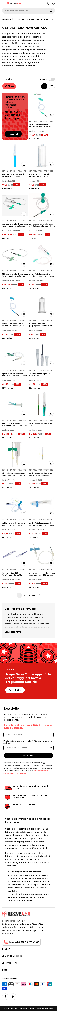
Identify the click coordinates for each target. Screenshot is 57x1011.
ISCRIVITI (28, 755)
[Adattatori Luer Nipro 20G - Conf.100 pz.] (42, 355)
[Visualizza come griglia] (44, 86)
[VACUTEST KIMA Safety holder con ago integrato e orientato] (15, 404)
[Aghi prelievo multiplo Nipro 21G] (42, 404)
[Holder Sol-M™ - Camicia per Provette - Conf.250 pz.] (42, 155)
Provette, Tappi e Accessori (37, 19)
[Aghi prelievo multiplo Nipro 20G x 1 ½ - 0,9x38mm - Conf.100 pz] (42, 454)
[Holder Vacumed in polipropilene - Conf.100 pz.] (42, 305)
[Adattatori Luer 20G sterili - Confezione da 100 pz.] (15, 155)
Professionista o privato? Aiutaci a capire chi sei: (27, 742)
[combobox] (28, 747)
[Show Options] (51, 747)
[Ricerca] (51, 10)
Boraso (50, 1009)
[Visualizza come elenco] (52, 86)
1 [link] (19, 595)
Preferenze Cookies (9, 978)
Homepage (6, 19)
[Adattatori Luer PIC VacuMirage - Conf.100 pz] (15, 554)
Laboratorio (19, 19)
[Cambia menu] (3, 3)
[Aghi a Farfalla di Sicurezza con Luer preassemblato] (15, 504)
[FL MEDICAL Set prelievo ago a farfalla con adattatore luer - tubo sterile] (42, 205)
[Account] (48, 3)
